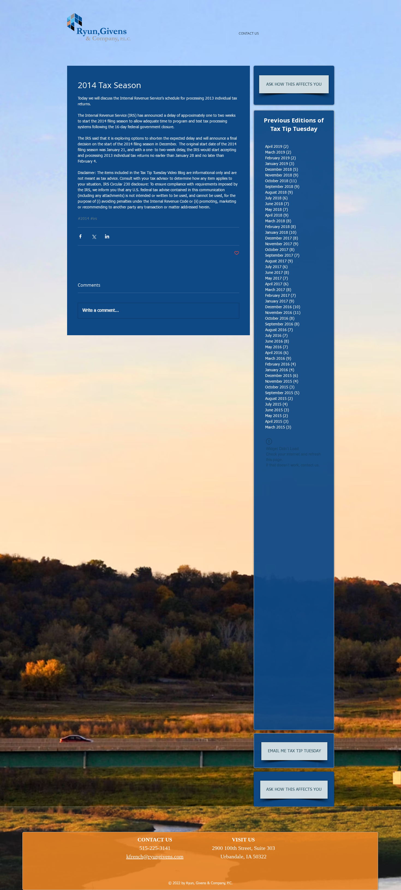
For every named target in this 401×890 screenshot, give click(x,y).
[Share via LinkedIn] (107, 236)
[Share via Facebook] (80, 236)
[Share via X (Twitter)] (93, 236)
